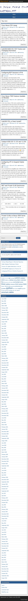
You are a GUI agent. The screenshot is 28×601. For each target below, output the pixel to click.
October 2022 (5, 395)
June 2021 (4, 417)
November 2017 (5, 486)
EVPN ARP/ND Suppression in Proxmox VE (11, 268)
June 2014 (4, 520)
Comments (5, 28)
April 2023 (4, 381)
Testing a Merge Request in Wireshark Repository (12, 261)
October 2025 (5, 317)
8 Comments (5, 101)
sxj (3, 290)
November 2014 (5, 516)
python (9, 288)
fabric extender (21, 280)
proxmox (17, 286)
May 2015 (4, 507)
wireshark (4, 292)
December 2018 (5, 479)
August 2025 (4, 321)
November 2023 (5, 365)
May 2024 (4, 351)
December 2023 (5, 362)
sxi (2, 290)
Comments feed (5, 589)
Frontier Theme (24, 599)
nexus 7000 (4, 286)
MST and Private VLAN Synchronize (13, 185)
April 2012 (4, 559)
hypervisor (7, 282)
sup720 (23, 288)
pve (22, 286)
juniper (18, 282)
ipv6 (14, 282)
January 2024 (5, 360)
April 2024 (4, 353)
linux (3, 284)
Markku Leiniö (6, 27)
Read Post (23, 44)
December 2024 (5, 337)
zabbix (11, 292)
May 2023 (4, 378)
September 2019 (5, 465)
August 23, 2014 (14, 27)
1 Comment (5, 145)
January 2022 (5, 411)
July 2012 (4, 552)
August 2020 (4, 440)
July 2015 (4, 504)
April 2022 (4, 404)
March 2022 (4, 406)
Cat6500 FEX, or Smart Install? (11, 121)
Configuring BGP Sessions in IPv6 (12, 73)
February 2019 (5, 477)
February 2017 (5, 497)
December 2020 (5, 431)
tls (8, 290)
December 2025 (5, 312)
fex (2, 282)
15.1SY (6, 278)
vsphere (18, 290)
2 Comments (5, 76)
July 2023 (4, 374)
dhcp (15, 280)
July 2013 (4, 530)
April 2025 (4, 330)
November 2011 (5, 571)
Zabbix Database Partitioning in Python (10, 264)
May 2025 (4, 328)
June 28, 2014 (14, 52)
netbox (8, 284)
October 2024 (5, 340)
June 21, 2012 (14, 217)
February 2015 (5, 509)
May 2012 (4, 557)
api (9, 278)
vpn (15, 290)
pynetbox (3, 288)
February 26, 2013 (15, 123)
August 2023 (4, 372)
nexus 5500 (22, 284)
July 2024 (4, 346)
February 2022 (5, 408)
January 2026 (5, 310)
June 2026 (4, 298)
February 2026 (5, 308)
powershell (13, 286)
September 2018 (5, 482)
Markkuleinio (4, 247)
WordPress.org (5, 592)
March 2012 (4, 562)
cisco (6, 280)
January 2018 (5, 484)
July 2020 (4, 443)
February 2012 (5, 564)
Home (14, 14)
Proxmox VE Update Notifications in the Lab (11, 266)
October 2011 (4, 573)
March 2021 (4, 424)
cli (8, 280)
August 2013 (4, 527)
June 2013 (4, 532)
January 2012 (5, 566)
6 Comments (5, 167)
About (14, 17)
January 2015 (5, 511)
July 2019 (4, 468)
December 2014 (5, 514)
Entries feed (4, 587)
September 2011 (5, 575)
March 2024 (4, 356)
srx (14, 288)
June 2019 (4, 470)
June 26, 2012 (14, 187)
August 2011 (4, 578)
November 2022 (5, 392)
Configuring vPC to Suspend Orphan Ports (13, 163)
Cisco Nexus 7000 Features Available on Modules (13, 97)
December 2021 (5, 413)
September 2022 (5, 397)
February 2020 (5, 454)
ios (10, 282)
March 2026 (4, 305)
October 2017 (5, 488)
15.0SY (3, 278)
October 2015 (5, 502)
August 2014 (4, 518)
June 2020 (4, 445)
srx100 (16, 288)
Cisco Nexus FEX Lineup (9, 25)
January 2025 (5, 335)
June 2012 (4, 555)
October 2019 (5, 463)
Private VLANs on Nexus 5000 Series (13, 216)
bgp (13, 278)
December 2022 (5, 390)
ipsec (12, 282)
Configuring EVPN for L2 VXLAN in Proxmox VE (12, 271)
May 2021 (4, 420)
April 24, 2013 (14, 74)
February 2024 (5, 358)
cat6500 (17, 278)
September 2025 (5, 319)
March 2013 (4, 536)
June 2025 (4, 326)
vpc (13, 290)
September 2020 (5, 438)
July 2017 (4, 493)
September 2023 (5, 369)
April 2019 (4, 475)
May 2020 (4, 447)
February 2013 (5, 539)
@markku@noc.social (17, 247)
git (4, 282)
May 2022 (4, 401)
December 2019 (5, 459)
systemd (5, 290)
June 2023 (4, 376)
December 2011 (5, 568)
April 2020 (4, 449)
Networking (22, 27)
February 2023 (5, 385)
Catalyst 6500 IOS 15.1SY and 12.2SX (14, 142)
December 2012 (5, 543)
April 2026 (4, 303)
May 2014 (4, 523)
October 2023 (5, 367)
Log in (3, 585)
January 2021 (5, 429)
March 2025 (4, 333)
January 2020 (5, 456)
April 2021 (4, 422)
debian (11, 280)
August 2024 (4, 344)
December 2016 (5, 500)
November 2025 (5, 314)
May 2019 (4, 472)
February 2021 (5, 427)
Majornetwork (4, 1)
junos (21, 282)
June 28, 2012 (14, 165)
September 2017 (5, 491)
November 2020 (5, 433)
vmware (11, 290)
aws (11, 278)
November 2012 (5, 546)
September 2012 (5, 550)
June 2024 (4, 349)
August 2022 (4, 399)
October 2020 (5, 436)
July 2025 (4, 324)
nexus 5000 (14, 284)
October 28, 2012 (14, 143)
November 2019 (5, 461)
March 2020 (4, 452)
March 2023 (4, 383)
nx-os (8, 286)
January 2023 (5, 388)
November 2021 (5, 415)
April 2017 (4, 495)
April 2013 (4, 534)
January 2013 (5, 541)
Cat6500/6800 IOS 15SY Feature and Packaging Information (13, 50)
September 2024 (5, 342)
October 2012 (5, 548)
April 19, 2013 (14, 99)
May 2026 (4, 301)
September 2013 (5, 525)
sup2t (20, 288)
